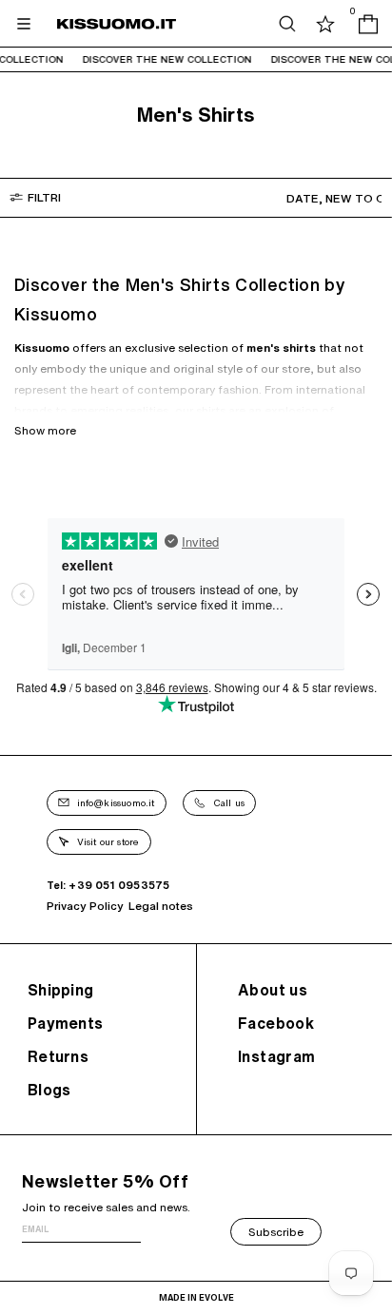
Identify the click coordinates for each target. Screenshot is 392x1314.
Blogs (49, 1089)
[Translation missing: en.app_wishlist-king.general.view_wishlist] (325, 24)
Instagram (277, 1056)
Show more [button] (45, 430)
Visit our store (108, 841)
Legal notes (160, 905)
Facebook (276, 1023)
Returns (58, 1056)
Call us (229, 802)
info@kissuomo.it (116, 802)
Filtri (44, 197)
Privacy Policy (85, 905)
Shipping (60, 989)
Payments (65, 1023)
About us (272, 989)
